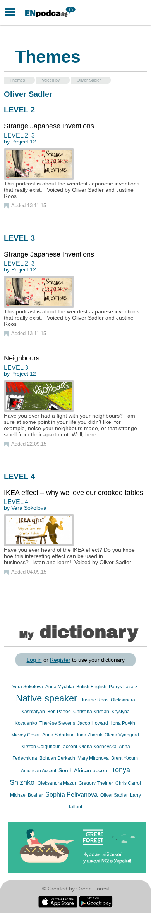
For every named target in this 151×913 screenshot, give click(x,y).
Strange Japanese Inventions (49, 126)
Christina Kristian (91, 711)
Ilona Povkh (122, 723)
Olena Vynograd (122, 735)
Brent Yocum (124, 758)
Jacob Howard (93, 723)
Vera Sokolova (28, 508)
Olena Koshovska (98, 746)
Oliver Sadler (114, 795)
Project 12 (23, 141)
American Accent (39, 770)
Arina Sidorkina (59, 735)
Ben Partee (59, 711)
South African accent (84, 770)
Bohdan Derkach (57, 758)
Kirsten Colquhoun (41, 746)
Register (60, 660)
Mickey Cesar (26, 735)
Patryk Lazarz (123, 686)
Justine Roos (95, 700)
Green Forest (92, 888)
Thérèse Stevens (57, 723)
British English (92, 686)
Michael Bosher (27, 795)
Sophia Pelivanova (72, 794)
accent (70, 746)
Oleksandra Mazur (57, 783)
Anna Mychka (60, 686)
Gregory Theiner (96, 783)
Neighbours (21, 358)
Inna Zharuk (90, 735)
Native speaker (48, 698)
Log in (34, 660)
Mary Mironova (93, 758)
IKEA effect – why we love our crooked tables (73, 493)
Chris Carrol (128, 783)
